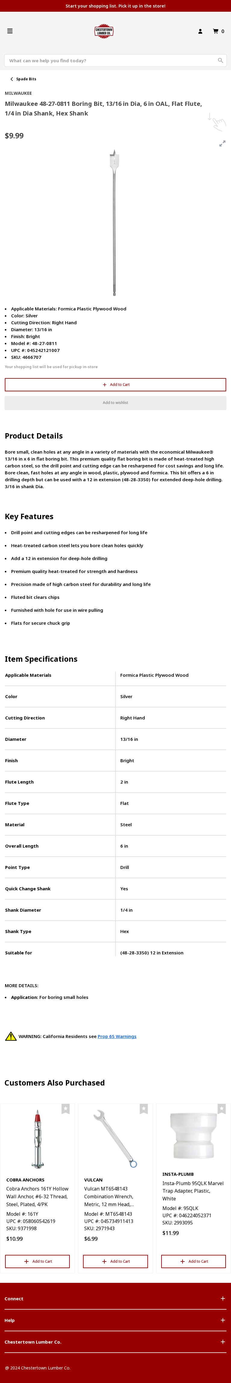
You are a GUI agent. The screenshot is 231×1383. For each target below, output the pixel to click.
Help (10, 1320)
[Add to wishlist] (65, 1109)
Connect (14, 1298)
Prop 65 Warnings (117, 1036)
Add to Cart (120, 384)
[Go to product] (37, 1139)
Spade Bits (26, 79)
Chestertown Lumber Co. (33, 1342)
